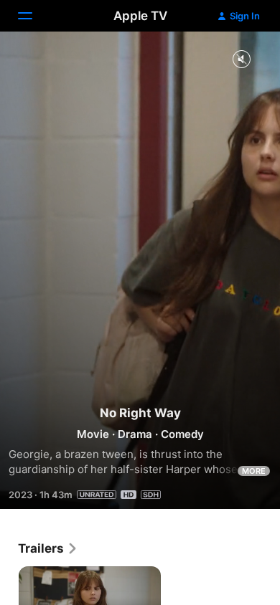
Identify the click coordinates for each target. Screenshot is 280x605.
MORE (254, 471)
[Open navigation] (34, 16)
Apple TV (140, 16)
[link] (48, 548)
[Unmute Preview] (241, 60)
